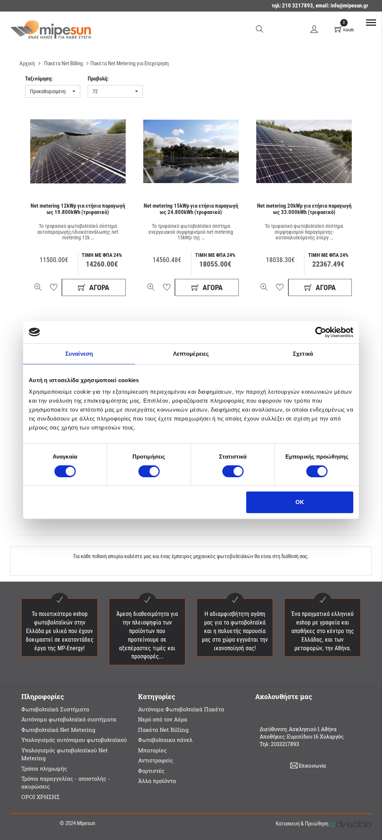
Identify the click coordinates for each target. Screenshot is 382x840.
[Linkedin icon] (293, 712)
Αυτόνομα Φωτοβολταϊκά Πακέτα (181, 709)
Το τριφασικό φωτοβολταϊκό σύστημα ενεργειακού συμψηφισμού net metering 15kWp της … (190, 231)
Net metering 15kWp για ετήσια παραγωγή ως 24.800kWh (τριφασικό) (191, 208)
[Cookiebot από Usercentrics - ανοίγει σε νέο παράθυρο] (320, 332)
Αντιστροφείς (155, 760)
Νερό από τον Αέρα (162, 719)
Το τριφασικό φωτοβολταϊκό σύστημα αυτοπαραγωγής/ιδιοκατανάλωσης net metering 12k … (77, 231)
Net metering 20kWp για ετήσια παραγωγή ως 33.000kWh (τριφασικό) (304, 208)
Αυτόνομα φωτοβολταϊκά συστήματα (68, 719)
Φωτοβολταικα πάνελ (165, 739)
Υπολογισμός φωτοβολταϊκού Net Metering (64, 754)
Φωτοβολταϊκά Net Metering (58, 729)
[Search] (259, 29)
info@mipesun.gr (349, 5)
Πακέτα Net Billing (163, 729)
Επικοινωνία (312, 765)
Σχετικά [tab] (303, 353)
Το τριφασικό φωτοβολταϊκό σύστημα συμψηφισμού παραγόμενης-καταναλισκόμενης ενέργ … (304, 231)
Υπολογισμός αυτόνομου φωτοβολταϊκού (74, 739)
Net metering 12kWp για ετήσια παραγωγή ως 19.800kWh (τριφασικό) (78, 208)
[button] (52, 91)
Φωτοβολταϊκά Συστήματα (55, 709)
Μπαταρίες (152, 750)
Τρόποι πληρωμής (44, 768)
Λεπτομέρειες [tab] (191, 353)
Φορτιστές (151, 770)
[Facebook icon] (261, 712)
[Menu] (370, 22)
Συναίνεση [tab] (79, 353)
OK (299, 502)
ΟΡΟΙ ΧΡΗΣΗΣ (40, 796)
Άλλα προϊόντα (157, 780)
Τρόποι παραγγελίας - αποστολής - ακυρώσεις (65, 782)
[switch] (149, 471)
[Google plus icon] (277, 712)
